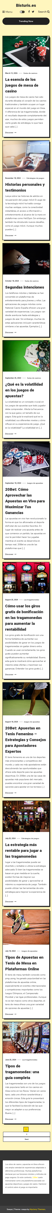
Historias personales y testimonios (25, 187)
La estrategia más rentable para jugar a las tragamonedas (23, 850)
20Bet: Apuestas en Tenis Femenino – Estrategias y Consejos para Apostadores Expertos (25, 739)
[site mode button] (22, 12)
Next (27, 1139)
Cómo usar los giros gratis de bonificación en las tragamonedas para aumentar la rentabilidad (24, 617)
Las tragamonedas (31, 600)
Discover (9, 132)
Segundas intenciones (24, 287)
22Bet (35, 1177)
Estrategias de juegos (35, 178)
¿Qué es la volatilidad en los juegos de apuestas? (24, 390)
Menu (9, 12)
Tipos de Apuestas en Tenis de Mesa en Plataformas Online (24, 963)
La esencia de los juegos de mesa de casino (21, 85)
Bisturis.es (26, 5)
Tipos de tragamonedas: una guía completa (22, 1072)
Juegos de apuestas (35, 483)
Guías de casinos (30, 73)
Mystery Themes (37, 1209)
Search (42, 12)
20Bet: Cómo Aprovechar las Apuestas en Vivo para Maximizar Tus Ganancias (25, 501)
